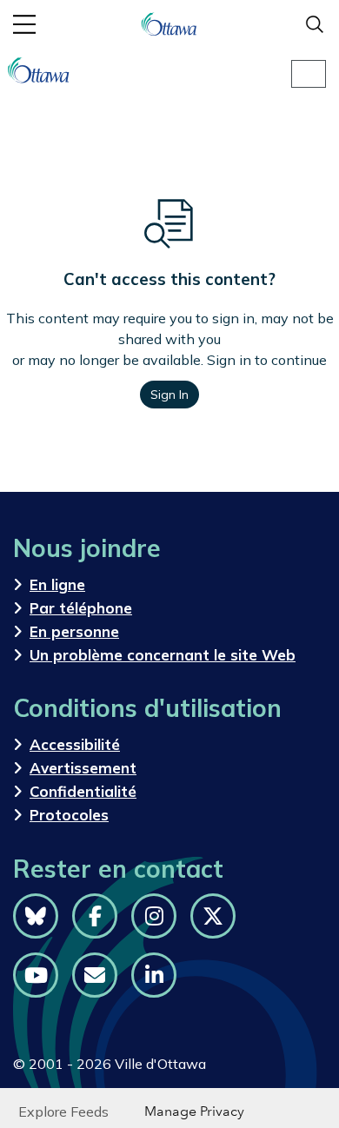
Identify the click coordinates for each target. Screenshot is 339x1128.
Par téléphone (81, 608)
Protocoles (69, 815)
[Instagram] (153, 916)
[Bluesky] (35, 916)
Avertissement (83, 768)
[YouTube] (35, 975)
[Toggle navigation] (308, 74)
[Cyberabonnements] (94, 975)
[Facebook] (94, 916)
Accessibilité (75, 744)
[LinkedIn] (153, 975)
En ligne (57, 584)
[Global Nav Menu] (24, 24)
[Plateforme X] (213, 916)
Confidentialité (83, 791)
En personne (74, 631)
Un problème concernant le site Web (163, 655)
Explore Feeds (63, 1111)
